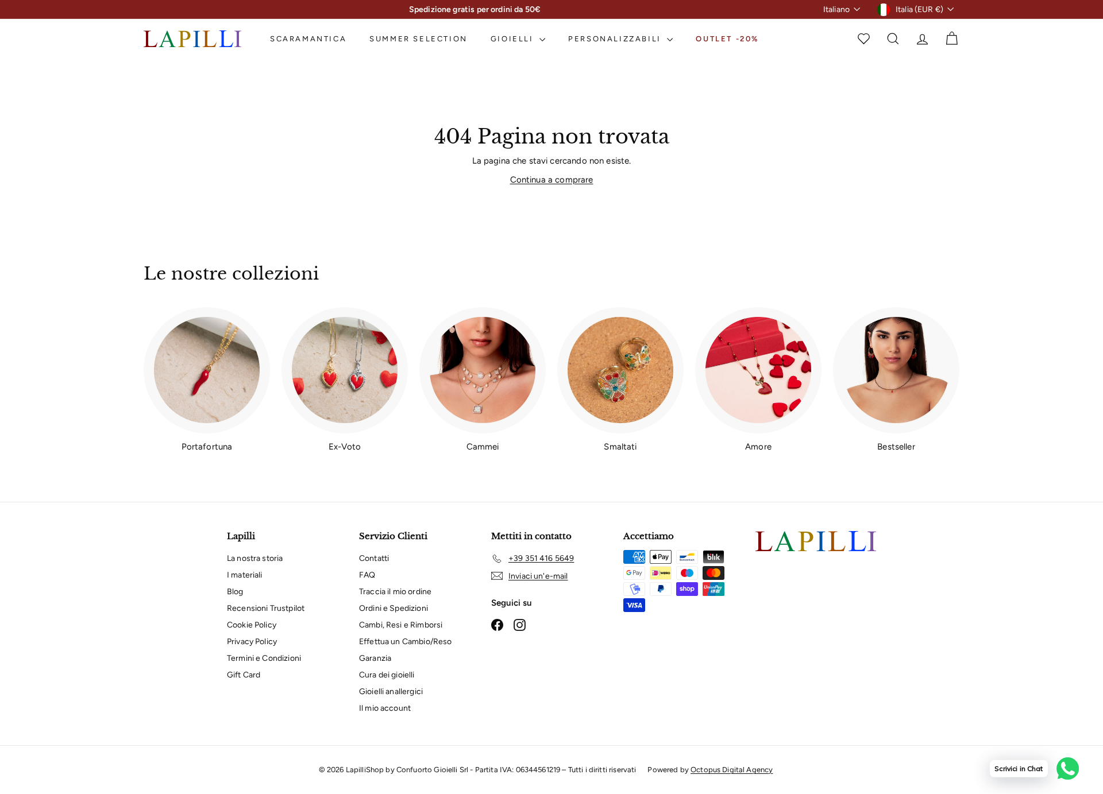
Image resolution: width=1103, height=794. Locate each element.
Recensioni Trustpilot (265, 608)
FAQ (367, 575)
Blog (235, 592)
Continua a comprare (551, 180)
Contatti (374, 558)
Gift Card (243, 675)
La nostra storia (255, 558)
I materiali (245, 575)
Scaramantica (308, 38)
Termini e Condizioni (264, 658)
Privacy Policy (252, 641)
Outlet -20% (727, 38)
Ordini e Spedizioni (393, 608)
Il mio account (385, 708)
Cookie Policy (251, 625)
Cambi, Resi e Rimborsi (400, 625)
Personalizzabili (616, 38)
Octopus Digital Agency (732, 769)
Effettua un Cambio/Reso (405, 641)
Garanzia (375, 658)
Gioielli (514, 38)
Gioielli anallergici (391, 691)
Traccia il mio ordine (395, 592)
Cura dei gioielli (387, 675)
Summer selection (418, 38)
